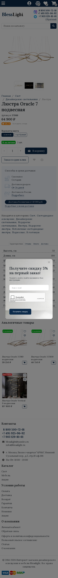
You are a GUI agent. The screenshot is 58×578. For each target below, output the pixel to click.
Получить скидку (20, 311)
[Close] (49, 262)
